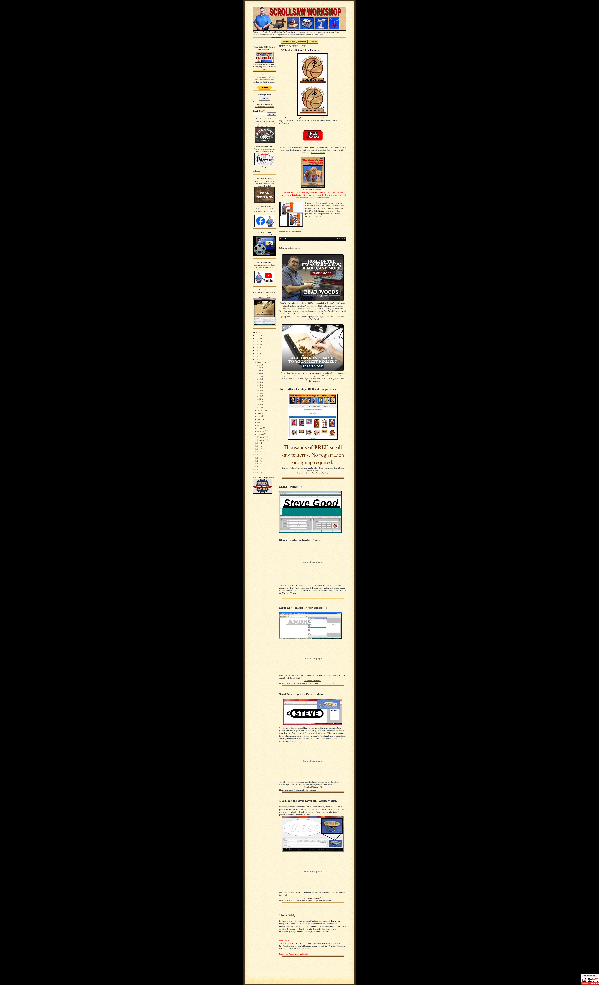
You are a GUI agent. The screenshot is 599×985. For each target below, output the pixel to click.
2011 (257, 347)
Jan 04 (259, 365)
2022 (257, 461)
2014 (257, 356)
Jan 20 (259, 393)
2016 (257, 443)
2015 (257, 359)
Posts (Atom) (295, 248)
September (261, 431)
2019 (257, 452)
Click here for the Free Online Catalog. (312, 473)
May (259, 419)
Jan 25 (259, 399)
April (259, 416)
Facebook (302, 41)
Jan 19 (259, 390)
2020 (257, 455)
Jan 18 (259, 387)
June (259, 422)
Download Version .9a (312, 898)
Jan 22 (259, 396)
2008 (257, 338)
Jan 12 (259, 379)
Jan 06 (259, 370)
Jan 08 (259, 373)
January (260, 362)
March (259, 413)
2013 (257, 353)
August (260, 428)
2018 (257, 449)
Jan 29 (259, 404)
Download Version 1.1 (312, 680)
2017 (257, 446)
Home (313, 239)
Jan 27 (259, 401)
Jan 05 (259, 368)
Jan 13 (259, 382)
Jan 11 (259, 376)
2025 (257, 470)
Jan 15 (259, 385)
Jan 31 (259, 407)
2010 (257, 344)
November (261, 437)
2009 (257, 341)
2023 (257, 464)
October (260, 434)
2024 (257, 467)
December (261, 440)
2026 (257, 473)
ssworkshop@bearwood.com (264, 106)
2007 (257, 335)
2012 (257, 350)
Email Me (264, 98)
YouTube (313, 41)
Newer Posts (284, 239)
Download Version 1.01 (313, 787)
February (260, 410)
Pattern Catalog (288, 41)
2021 (257, 458)
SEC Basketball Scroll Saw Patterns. (299, 50)
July (259, 425)
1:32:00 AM (299, 231)
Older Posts (341, 239)
